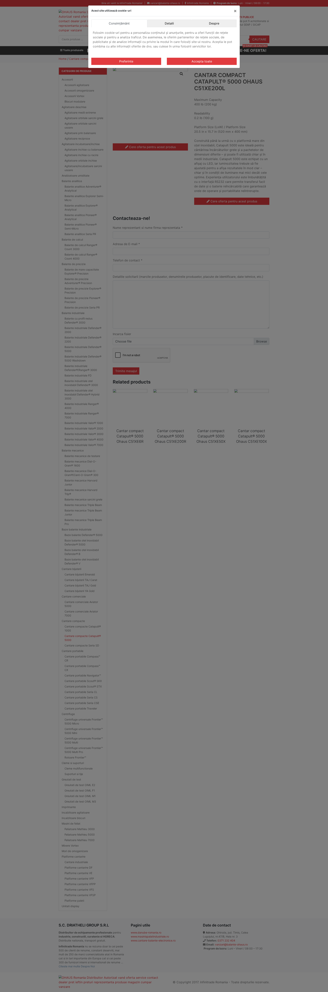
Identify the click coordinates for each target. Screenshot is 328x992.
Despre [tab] (214, 23)
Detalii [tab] (169, 23)
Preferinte (126, 61)
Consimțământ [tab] (119, 23)
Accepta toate (202, 61)
